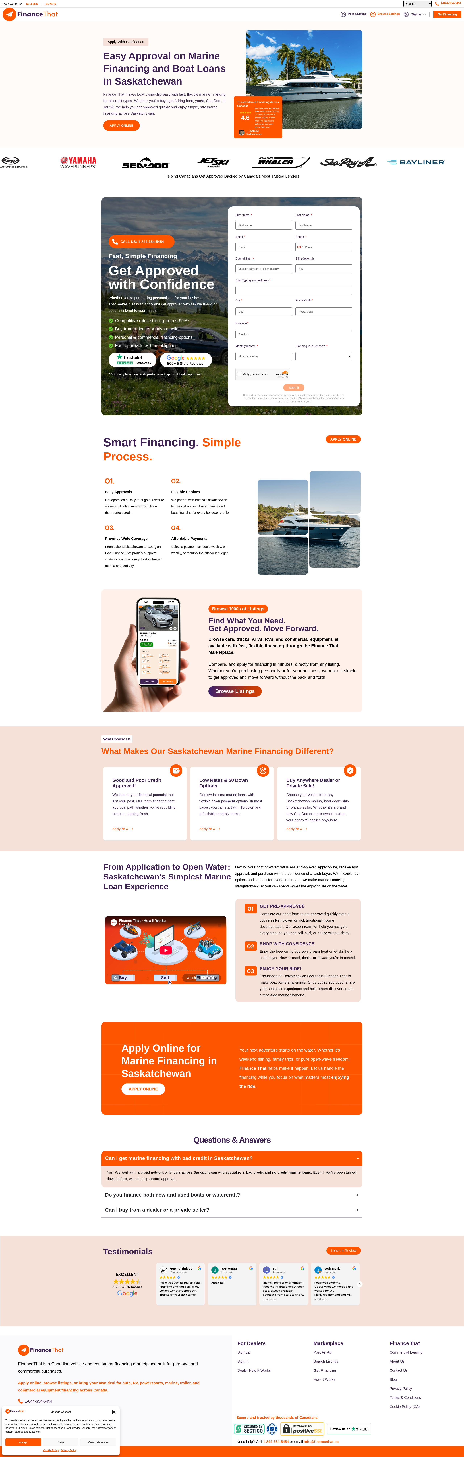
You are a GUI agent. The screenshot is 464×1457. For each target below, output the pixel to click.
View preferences (98, 1442)
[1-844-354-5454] (437, 4)
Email (239, 236)
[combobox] (293, 290)
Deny (61, 1442)
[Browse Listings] (373, 14)
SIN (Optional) (304, 258)
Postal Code (303, 300)
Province (241, 323)
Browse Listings (389, 13)
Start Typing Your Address (252, 280)
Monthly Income (245, 346)
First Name (242, 215)
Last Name (302, 215)
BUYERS (51, 3)
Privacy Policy (68, 1450)
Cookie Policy (51, 1450)
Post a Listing (357, 13)
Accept (23, 1442)
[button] (114, 1412)
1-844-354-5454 (451, 3)
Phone (300, 236)
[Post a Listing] (343, 14)
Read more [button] (218, 1299)
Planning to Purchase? (310, 346)
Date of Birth (243, 258)
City (238, 300)
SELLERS (32, 3)
